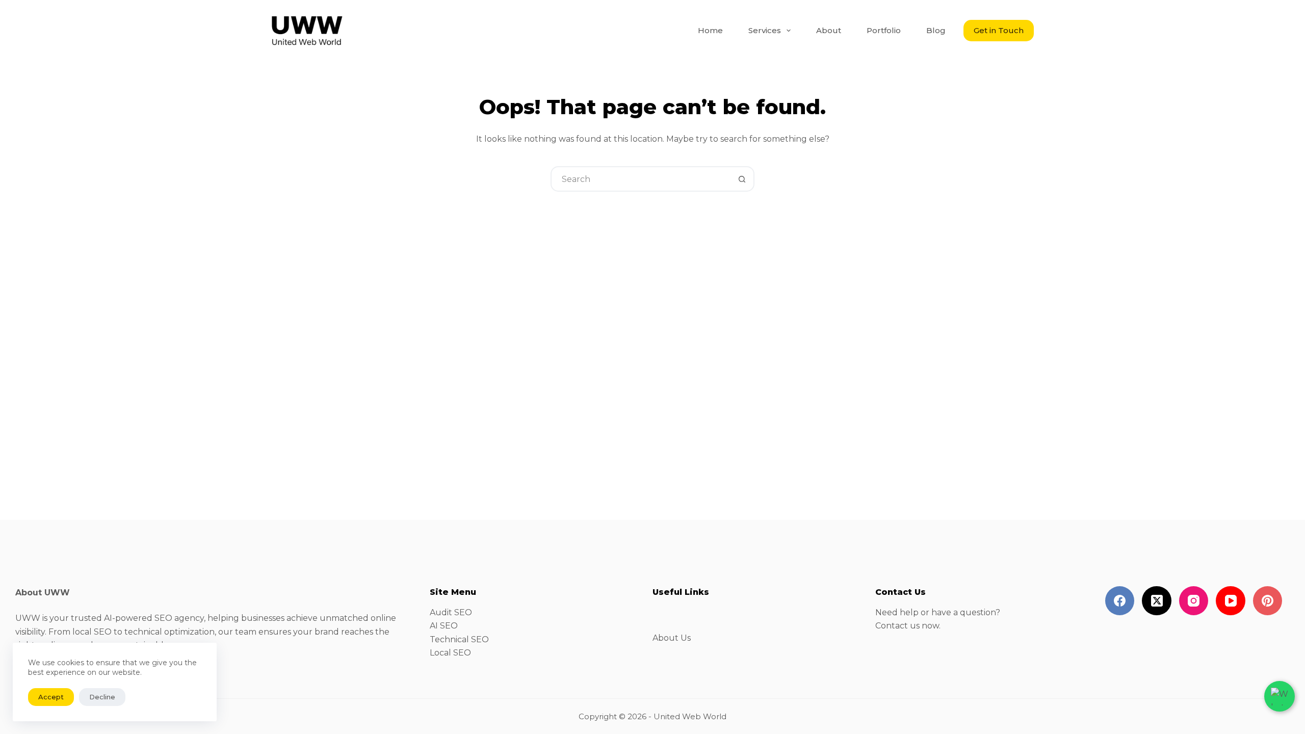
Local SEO (450, 653)
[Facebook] (1120, 601)
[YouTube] (1230, 601)
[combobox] (641, 179)
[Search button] (741, 179)
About (828, 30)
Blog (936, 30)
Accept (51, 697)
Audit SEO (451, 612)
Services (764, 30)
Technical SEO (459, 639)
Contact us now (907, 626)
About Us (671, 638)
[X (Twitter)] (1156, 601)
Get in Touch (999, 30)
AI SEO (444, 626)
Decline (102, 697)
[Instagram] (1194, 601)
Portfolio (884, 30)
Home (710, 30)
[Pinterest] (1268, 601)
